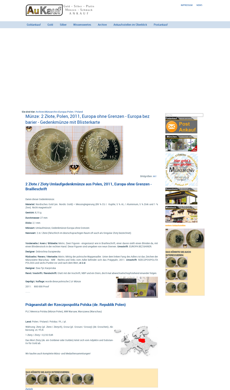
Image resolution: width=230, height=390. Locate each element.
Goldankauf (34, 25)
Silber (63, 25)
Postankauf (161, 25)
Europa (62, 111)
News (199, 5)
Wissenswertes (82, 25)
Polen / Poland (75, 111)
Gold (50, 25)
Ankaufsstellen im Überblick (130, 25)
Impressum (187, 5)
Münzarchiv (51, 111)
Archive (102, 25)
